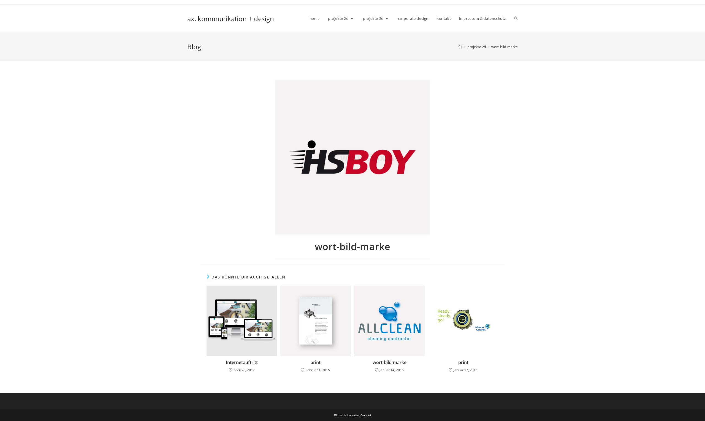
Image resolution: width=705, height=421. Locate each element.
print (315, 362)
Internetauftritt (242, 362)
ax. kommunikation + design (230, 18)
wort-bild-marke (504, 46)
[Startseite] (460, 46)
